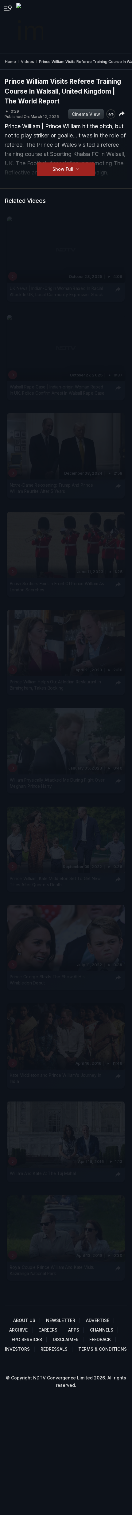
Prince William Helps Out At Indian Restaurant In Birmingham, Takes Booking (55, 684)
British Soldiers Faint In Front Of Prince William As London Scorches (57, 586)
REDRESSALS (54, 1349)
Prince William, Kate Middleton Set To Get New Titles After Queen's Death (55, 881)
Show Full (63, 169)
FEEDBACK (100, 1339)
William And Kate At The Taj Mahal (43, 1173)
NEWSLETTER (60, 1320)
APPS (73, 1329)
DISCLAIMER (66, 1339)
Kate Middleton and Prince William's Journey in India (55, 1078)
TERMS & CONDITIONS (102, 1349)
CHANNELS (101, 1329)
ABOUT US (24, 1320)
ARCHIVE (18, 1329)
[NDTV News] (30, 26)
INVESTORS (17, 1349)
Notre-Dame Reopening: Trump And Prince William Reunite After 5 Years (51, 488)
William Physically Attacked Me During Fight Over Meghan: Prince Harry (57, 783)
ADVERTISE (97, 1320)
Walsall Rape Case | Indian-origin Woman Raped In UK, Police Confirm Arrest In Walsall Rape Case (57, 389)
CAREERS (47, 1329)
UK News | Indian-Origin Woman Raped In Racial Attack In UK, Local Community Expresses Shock (56, 291)
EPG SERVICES (27, 1339)
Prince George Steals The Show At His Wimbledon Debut (47, 979)
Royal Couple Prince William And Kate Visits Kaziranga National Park (52, 1270)
